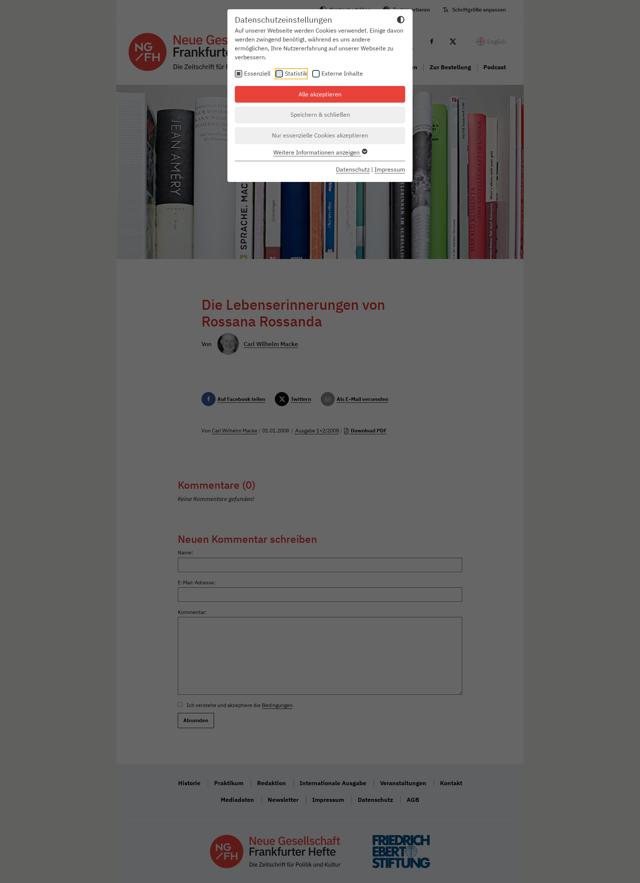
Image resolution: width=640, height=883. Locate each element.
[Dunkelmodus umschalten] (401, 21)
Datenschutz (353, 169)
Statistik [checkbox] (296, 73)
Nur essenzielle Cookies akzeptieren (320, 135)
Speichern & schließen (320, 114)
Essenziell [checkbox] (257, 73)
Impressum (389, 169)
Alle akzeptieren (320, 94)
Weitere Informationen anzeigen (317, 152)
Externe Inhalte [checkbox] (342, 73)
